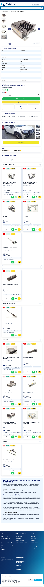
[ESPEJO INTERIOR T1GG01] (12, 451)
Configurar (31, 579)
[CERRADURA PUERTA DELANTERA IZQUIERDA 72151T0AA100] (32, 175)
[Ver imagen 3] (38, 133)
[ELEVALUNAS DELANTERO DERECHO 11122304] (32, 207)
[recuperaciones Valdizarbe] (6, 4)
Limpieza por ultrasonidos (5, 538)
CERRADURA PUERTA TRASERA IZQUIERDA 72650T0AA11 (11, 215)
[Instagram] (2, 1)
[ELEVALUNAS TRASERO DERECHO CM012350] (12, 240)
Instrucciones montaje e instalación (7, 545)
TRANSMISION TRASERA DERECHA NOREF (11, 321)
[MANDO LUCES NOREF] (32, 350)
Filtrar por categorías (7, 159)
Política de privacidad (34, 548)
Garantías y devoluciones (20, 540)
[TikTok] (4, 1)
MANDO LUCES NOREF (28, 357)
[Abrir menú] (14, 4)
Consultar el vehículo (21, 142)
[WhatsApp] (12, 197)
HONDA (38, 140)
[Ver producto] (7, 197)
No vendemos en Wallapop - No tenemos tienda (6, 543)
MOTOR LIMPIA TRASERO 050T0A (30, 390)
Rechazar (24, 579)
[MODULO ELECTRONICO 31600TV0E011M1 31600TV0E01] (32, 415)
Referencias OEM (4, 549)
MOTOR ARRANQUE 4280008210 (9, 390)
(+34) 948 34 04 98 (19, 562)
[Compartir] (35, 94)
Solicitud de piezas (4, 536)
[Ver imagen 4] (38, 137)
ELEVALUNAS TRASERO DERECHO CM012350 (9, 248)
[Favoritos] (38, 94)
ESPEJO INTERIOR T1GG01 (8, 459)
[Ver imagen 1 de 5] (4, 15)
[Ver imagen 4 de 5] (4, 31)
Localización (33, 540)
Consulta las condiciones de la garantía (29, 73)
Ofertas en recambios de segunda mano (7, 560)
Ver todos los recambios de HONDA (10, 512)
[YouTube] (5, 1)
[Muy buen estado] (8, 90)
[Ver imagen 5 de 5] (4, 36)
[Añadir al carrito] (19, 197)
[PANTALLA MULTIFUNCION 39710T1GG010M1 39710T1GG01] (12, 415)
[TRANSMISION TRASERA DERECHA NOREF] (12, 313)
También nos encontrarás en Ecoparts (6, 540)
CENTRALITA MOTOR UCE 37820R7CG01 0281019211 (11, 358)
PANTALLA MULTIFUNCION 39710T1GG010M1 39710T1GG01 (9, 423)
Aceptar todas (38, 579)
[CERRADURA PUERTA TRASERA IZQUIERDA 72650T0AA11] (12, 207)
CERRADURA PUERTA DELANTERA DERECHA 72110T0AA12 (9, 183)
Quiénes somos (33, 538)
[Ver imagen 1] (38, 126)
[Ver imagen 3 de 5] (4, 26)
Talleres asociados (19, 538)
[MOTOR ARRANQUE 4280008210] (12, 382)
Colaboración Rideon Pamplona (21, 542)
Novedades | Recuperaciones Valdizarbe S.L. (6, 562)
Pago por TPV (33, 544)
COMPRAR (22, 102)
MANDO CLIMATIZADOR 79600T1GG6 (10, 284)
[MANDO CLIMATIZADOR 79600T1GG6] (12, 277)
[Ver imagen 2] (38, 130)
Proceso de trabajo (34, 546)
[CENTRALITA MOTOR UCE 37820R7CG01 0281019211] (12, 350)
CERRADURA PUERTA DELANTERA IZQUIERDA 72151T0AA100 (30, 183)
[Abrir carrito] (41, 4)
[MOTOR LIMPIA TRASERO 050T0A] (32, 382)
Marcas (2, 547)
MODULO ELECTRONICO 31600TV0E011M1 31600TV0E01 (32, 423)
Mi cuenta (3, 557)
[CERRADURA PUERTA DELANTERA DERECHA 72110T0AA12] (12, 175)
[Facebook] (1, 1)
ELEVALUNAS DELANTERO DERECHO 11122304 (30, 215)
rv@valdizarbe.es (18, 565)
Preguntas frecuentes (34, 542)
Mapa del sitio (33, 536)
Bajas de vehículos (19, 536)
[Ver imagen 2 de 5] (4, 20)
